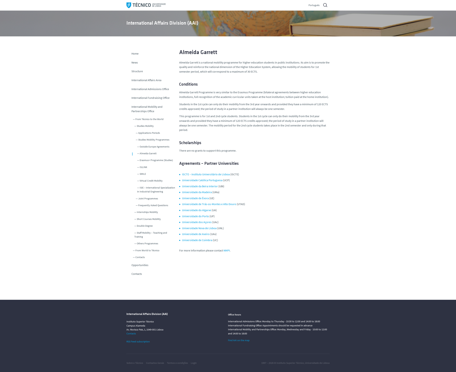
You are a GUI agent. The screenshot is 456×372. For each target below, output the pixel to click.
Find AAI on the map (239, 340)
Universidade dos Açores (197, 222)
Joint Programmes (148, 198)
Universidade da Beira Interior (200, 186)
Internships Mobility (147, 212)
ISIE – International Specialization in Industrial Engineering (156, 189)
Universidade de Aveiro (196, 234)
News (134, 62)
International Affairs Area (146, 80)
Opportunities (139, 265)
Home (135, 53)
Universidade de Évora (195, 198)
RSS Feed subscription (138, 341)
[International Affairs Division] (146, 5)
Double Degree (145, 225)
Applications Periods (149, 132)
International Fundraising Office (150, 98)
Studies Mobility (145, 126)
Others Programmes (147, 243)
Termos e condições (177, 363)
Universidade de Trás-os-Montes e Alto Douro (209, 204)
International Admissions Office (150, 89)
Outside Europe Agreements (154, 146)
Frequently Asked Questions (153, 205)
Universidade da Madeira (197, 192)
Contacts (140, 257)
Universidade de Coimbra (197, 240)
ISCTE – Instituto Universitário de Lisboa (206, 174)
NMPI (227, 250)
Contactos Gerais (155, 363)
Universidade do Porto (195, 216)
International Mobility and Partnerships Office (146, 109)
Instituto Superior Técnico (290, 363)
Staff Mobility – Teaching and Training (150, 234)
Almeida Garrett (148, 153)
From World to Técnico (147, 250)
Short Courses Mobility (149, 219)
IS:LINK (143, 167)
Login (194, 363)
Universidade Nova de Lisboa (199, 228)
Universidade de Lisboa (317, 363)
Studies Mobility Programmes (153, 139)
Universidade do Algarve (196, 210)
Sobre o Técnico (134, 363)
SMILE (143, 173)
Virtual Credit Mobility (151, 180)
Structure (137, 71)
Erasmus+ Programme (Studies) (156, 160)
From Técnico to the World (149, 119)
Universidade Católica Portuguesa (202, 180)
